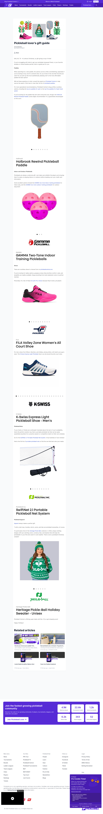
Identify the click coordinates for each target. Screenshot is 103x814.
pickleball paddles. (49, 83)
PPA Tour (26, 756)
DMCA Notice (86, 763)
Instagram (65, 756)
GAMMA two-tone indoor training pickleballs (47, 183)
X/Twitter (65, 763)
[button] (9, 5)
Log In (90, 1)
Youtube (64, 769)
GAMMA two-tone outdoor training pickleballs (39, 185)
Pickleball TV (27, 760)
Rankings (65, 5)
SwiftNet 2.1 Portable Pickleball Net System (32, 437)
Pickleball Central (51, 81)
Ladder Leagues (37, 5)
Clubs (54, 5)
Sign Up (96, 1)
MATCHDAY (26, 772)
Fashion (45, 769)
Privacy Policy (86, 756)
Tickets (71, 5)
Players (59, 5)
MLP (24, 769)
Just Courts (26, 778)
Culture (45, 766)
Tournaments (22, 5)
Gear (44, 763)
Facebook (65, 760)
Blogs (44, 778)
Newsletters (46, 775)
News (16, 5)
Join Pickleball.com (15, 719)
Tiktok (64, 766)
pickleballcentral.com (46, 269)
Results (30, 5)
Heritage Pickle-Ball (35, 531)
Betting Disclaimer (87, 766)
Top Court (26, 775)
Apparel (16, 523)
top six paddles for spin (34, 89)
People (45, 756)
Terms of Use (86, 760)
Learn (44, 760)
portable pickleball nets (33, 441)
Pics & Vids (46, 772)
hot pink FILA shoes (36, 280)
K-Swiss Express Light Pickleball (29, 354)
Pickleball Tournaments (30, 766)
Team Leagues (47, 5)
